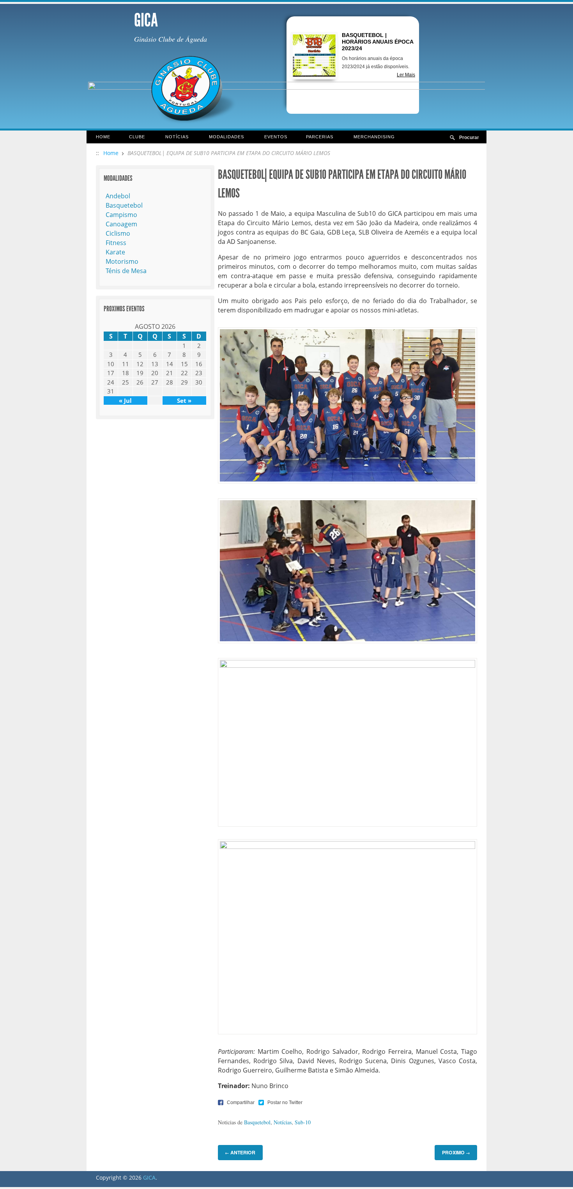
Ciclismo (118, 233)
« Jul (125, 400)
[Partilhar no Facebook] (236, 1102)
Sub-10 (303, 1122)
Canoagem (121, 224)
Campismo (121, 214)
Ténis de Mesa (126, 270)
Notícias (172, 137)
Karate (115, 252)
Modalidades (222, 137)
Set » (184, 400)
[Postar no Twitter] (280, 1102)
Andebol (118, 196)
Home (103, 136)
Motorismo (122, 261)
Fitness (116, 242)
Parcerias (315, 137)
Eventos (275, 136)
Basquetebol (257, 1122)
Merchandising (374, 136)
